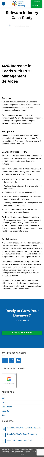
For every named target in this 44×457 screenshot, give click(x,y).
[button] (3, 4)
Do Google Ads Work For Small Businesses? (24, 428)
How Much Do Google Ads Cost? (19, 440)
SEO (3, 403)
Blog (3, 415)
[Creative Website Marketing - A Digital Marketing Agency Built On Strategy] (18, 4)
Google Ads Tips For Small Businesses (22, 434)
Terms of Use (31, 451)
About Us (5, 411)
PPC (3, 398)
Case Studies (7, 407)
